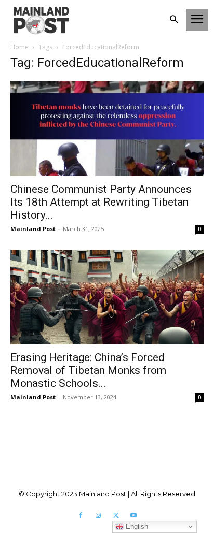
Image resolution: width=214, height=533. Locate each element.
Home (19, 46)
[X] (116, 516)
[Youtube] (133, 516)
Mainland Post (33, 229)
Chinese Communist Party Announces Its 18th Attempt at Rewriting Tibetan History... (101, 202)
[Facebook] (80, 516)
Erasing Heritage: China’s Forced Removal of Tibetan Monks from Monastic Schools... (88, 370)
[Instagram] (98, 516)
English (136, 526)
